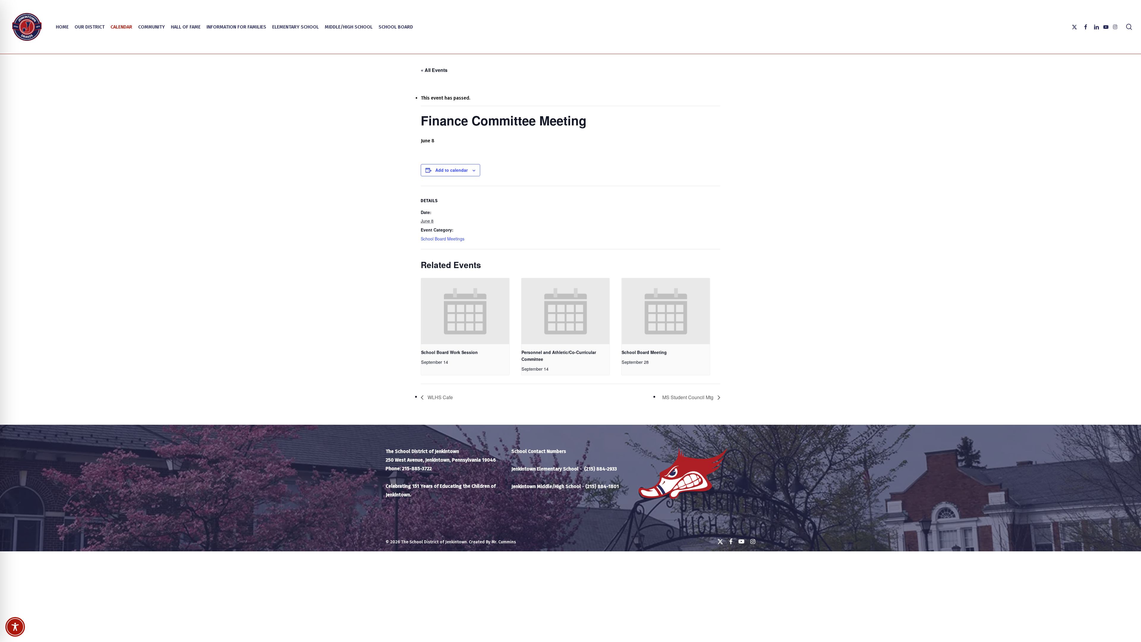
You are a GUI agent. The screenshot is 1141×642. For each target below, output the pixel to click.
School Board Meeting (644, 352)
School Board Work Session (449, 352)
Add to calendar (451, 170)
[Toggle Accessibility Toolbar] (15, 627)
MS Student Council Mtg (688, 397)
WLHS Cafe (439, 397)
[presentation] (465, 311)
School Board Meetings (442, 239)
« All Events (434, 70)
